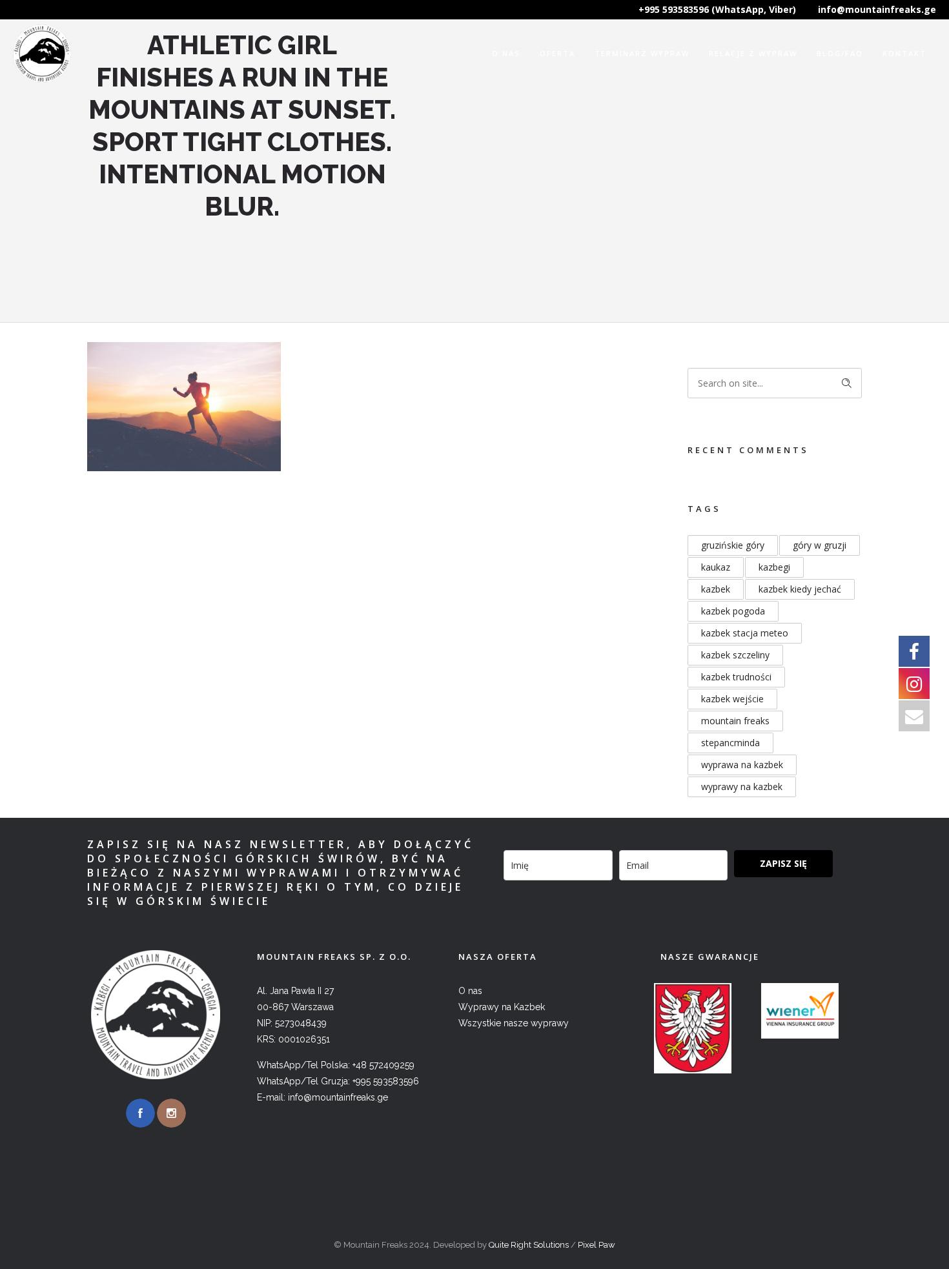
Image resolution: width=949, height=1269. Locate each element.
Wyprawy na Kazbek (501, 1007)
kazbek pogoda (733, 611)
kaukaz (715, 567)
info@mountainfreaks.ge (877, 9)
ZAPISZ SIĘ (783, 863)
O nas (506, 53)
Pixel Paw (596, 1245)
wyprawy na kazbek (741, 786)
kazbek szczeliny (735, 655)
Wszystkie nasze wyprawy (513, 1023)
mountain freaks (735, 721)
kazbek (715, 589)
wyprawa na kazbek (742, 764)
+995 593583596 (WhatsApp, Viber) (717, 9)
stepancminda (730, 742)
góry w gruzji (819, 545)
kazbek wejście (732, 699)
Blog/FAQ (840, 53)
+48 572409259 (383, 1065)
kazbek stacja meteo (744, 633)
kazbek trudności (736, 677)
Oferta (557, 53)
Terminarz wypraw (642, 53)
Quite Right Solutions (529, 1245)
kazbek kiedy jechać (800, 589)
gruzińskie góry (732, 545)
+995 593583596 (385, 1081)
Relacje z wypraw (753, 53)
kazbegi (774, 567)
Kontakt (904, 53)
